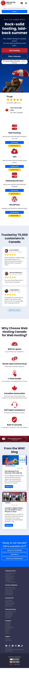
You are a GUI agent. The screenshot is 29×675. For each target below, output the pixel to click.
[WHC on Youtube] (19, 646)
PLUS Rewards (8, 616)
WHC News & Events (10, 465)
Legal (11, 664)
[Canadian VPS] (14, 153)
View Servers (14, 190)
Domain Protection (9, 604)
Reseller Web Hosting (10, 576)
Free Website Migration (10, 582)
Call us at (14, 550)
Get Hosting (14, 142)
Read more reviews (14, 310)
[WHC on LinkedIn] (13, 646)
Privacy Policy (16, 664)
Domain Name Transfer (10, 589)
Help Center (7, 638)
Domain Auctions (9, 590)
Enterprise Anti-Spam (10, 603)
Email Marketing (8, 613)
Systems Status (8, 640)
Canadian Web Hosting (10, 573)
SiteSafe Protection (9, 601)
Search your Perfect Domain (14, 558)
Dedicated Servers (9, 577)
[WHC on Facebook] (6, 646)
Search (14, 11)
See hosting (14, 50)
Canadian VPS (8, 574)
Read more (9, 486)
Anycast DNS (8, 580)
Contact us (7, 630)
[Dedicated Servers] (14, 177)
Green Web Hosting (9, 627)
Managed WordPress (9, 579)
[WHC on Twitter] (9, 646)
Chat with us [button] (14, 554)
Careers (7, 631)
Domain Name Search (10, 587)
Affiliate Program (9, 614)
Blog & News (8, 623)
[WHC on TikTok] (22, 646)
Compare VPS (14, 166)
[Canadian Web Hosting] (14, 129)
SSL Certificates (8, 600)
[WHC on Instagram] (16, 646)
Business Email (8, 594)
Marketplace (8, 617)
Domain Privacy (8, 606)
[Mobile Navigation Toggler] (26, 3)
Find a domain (14, 56)
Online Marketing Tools (10, 611)
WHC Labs (7, 633)
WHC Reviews (8, 626)
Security (8, 502)
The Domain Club (9, 591)
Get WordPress (14, 212)
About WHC (7, 624)
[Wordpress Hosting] (14, 201)
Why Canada (8, 629)
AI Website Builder (9, 593)
